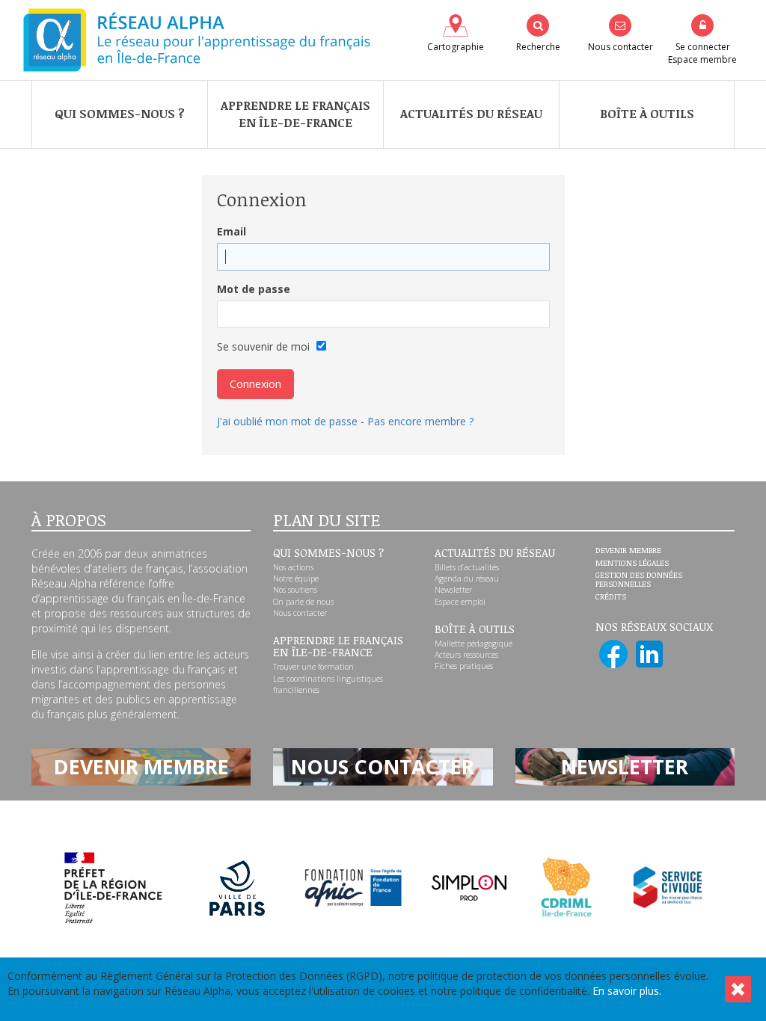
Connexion (255, 384)
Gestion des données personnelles (638, 579)
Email (231, 231)
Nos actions (293, 567)
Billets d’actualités (467, 567)
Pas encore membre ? (420, 421)
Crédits (610, 597)
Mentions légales (632, 563)
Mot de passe (253, 289)
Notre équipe (296, 578)
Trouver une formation (313, 666)
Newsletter (453, 589)
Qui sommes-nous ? (120, 113)
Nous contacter (300, 613)
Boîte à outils (647, 113)
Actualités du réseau (471, 113)
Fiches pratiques (464, 666)
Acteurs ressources (466, 655)
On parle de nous (303, 601)
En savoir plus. (626, 991)
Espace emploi (460, 601)
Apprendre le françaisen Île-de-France (295, 114)
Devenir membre (628, 550)
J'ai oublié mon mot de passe (287, 421)
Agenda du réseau (467, 578)
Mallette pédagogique (473, 643)
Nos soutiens (295, 589)
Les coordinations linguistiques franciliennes (328, 684)
